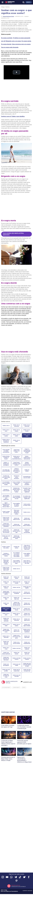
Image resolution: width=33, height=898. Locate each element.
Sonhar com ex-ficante (27, 430)
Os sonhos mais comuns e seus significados (27, 497)
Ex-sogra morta (26, 41)
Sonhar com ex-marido (6, 435)
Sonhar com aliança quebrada (6, 653)
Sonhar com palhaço (27, 582)
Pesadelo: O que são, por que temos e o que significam (27, 490)
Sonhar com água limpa (27, 637)
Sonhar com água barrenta (27, 604)
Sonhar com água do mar (27, 619)
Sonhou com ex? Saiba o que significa (13, 116)
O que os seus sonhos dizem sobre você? (6, 519)
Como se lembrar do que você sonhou (17, 483)
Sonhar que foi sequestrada (16, 670)
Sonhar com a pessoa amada (16, 643)
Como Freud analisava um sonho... (16, 451)
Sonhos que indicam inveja (27, 519)
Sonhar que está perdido (6, 670)
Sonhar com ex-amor (6, 430)
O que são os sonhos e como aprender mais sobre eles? (26, 547)
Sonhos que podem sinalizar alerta (16, 537)
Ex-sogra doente (6, 44)
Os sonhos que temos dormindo (6, 470)
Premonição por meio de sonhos (27, 477)
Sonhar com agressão (27, 653)
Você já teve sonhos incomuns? (16, 477)
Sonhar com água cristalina (27, 625)
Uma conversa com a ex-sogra (21, 44)
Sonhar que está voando (16, 582)
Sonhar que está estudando (16, 593)
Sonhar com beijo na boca (17, 659)
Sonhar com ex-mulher (16, 435)
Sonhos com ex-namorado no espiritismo (6, 441)
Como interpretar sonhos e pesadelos (27, 483)
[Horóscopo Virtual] (9, 2)
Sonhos (7, 7)
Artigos (3, 7)
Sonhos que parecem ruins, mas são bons (6, 531)
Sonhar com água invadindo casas (6, 630)
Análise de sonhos (27, 470)
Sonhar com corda (6, 582)
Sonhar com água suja (16, 598)
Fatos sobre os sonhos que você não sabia (27, 562)
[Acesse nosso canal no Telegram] (15, 877)
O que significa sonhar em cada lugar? (16, 562)
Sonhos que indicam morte (16, 519)
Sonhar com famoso (6, 587)
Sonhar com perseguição (6, 665)
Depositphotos (14, 891)
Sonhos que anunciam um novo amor (6, 659)
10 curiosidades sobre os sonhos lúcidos (6, 483)
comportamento (16, 687)
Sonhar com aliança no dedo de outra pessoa (16, 604)
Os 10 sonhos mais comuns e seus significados (6, 497)
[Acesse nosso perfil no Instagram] (2, 877)
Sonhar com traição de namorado (6, 619)
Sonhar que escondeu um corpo (6, 676)
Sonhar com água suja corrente (6, 643)
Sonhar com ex (6, 425)
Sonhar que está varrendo (16, 676)
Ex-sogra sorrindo (6, 38)
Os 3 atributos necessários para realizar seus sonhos (16, 554)
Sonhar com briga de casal (27, 614)
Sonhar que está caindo (16, 665)
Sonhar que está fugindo (27, 587)
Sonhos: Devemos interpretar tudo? (27, 464)
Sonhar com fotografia (6, 577)
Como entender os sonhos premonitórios (6, 451)
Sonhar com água (6, 598)
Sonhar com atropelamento (27, 643)
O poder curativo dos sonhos (6, 547)
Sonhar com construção (27, 577)
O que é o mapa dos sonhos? (6, 512)
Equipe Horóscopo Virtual (8, 16)
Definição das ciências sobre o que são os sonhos (16, 490)
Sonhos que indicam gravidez (16, 525)
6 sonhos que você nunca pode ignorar (6, 477)
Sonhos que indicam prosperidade (27, 531)
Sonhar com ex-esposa (16, 430)
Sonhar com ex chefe (16, 441)
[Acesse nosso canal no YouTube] (7, 877)
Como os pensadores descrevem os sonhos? (16, 470)
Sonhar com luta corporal (27, 659)
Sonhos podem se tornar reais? (27, 505)
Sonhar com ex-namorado (27, 425)
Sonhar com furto (17, 648)
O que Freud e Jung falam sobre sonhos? (17, 464)
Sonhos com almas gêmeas (27, 593)
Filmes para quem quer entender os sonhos (16, 512)
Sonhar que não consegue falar (27, 670)
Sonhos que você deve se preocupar (6, 537)
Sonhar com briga (6, 604)
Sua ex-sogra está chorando (9, 47)
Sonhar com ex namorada (16, 425)
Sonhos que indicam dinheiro (27, 525)
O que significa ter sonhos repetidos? (16, 505)
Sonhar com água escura (16, 630)
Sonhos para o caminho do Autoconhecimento (16, 457)
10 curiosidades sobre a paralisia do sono (16, 497)
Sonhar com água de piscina (27, 609)
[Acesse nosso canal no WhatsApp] (11, 877)
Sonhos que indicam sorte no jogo (16, 531)
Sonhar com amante (16, 653)
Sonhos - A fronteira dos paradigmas (6, 464)
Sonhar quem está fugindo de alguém (6, 593)
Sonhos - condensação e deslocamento (26, 457)
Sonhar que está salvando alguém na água (27, 665)
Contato (25, 890)
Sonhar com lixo (16, 587)
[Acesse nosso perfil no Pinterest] (16, 880)
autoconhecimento (6, 687)
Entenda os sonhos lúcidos (6, 490)
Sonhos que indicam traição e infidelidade (6, 525)
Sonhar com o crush (6, 648)
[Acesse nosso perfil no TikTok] (20, 877)
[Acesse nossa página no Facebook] (28, 877)
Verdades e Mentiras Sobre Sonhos (6, 554)
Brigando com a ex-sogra (13, 41)
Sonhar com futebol (16, 577)
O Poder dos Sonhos (16, 547)
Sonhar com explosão (27, 648)
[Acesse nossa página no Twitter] (24, 877)
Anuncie (30, 890)
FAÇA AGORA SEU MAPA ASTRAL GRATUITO (13, 234)
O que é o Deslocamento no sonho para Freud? (27, 451)
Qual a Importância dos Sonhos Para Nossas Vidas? (6, 504)
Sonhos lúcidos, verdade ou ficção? (6, 457)
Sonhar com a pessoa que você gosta (16, 637)
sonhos (23, 687)
